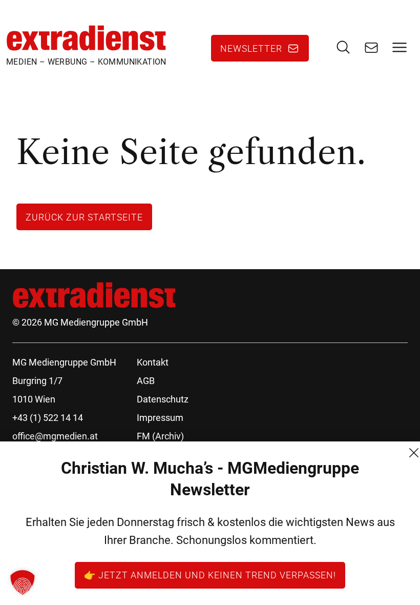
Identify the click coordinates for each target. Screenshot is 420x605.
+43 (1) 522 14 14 (47, 417)
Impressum (160, 417)
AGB (146, 380)
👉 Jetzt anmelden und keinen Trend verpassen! (210, 575)
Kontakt (153, 362)
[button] (22, 582)
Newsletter (251, 48)
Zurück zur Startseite (84, 217)
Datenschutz (162, 399)
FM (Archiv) (160, 436)
